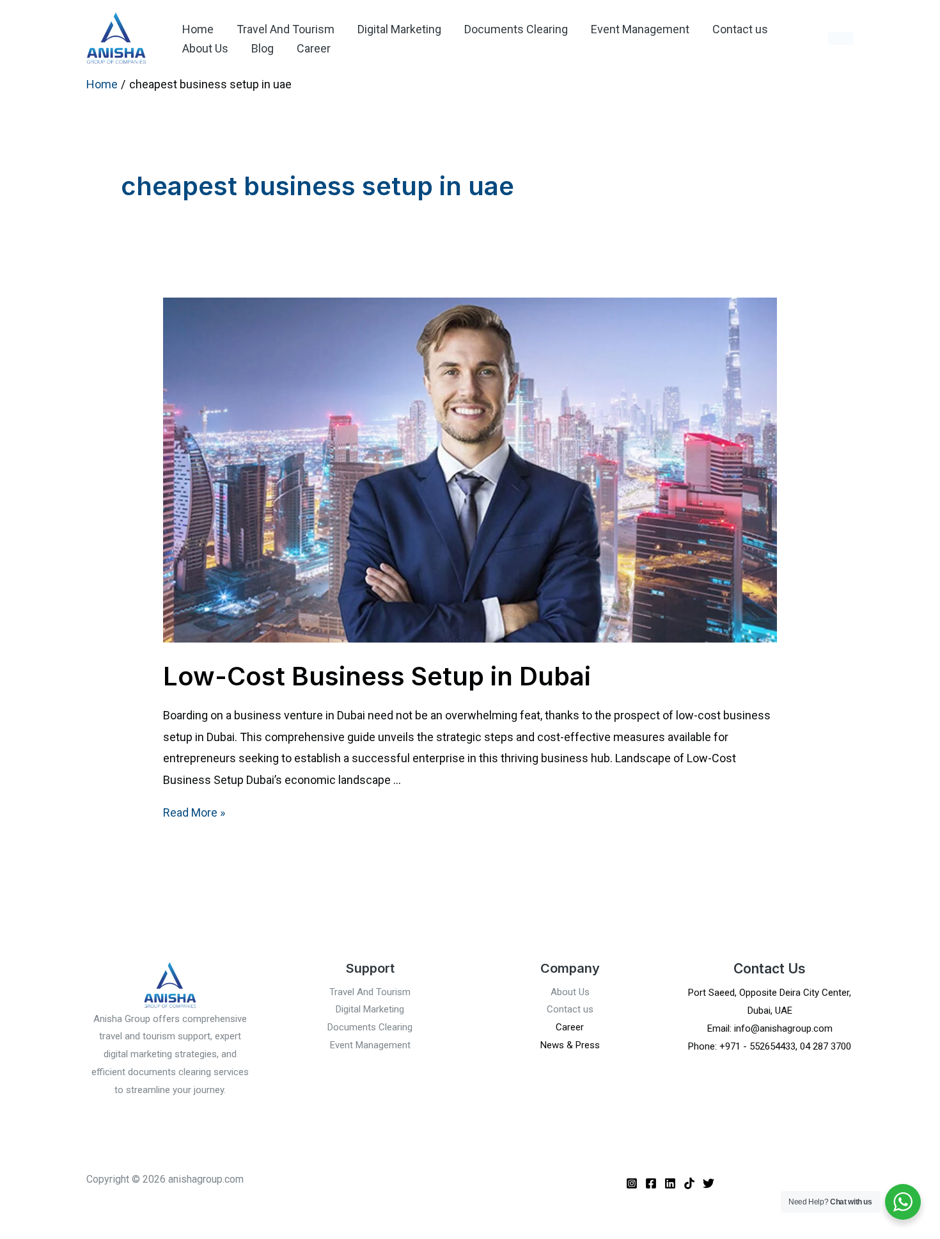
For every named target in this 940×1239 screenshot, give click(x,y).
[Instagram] (632, 1183)
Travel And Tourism (285, 29)
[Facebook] (651, 1183)
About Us (205, 48)
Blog (262, 48)
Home (198, 29)
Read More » (194, 812)
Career (314, 48)
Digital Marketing (399, 29)
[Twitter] (708, 1183)
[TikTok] (689, 1183)
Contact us (740, 29)
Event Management (640, 29)
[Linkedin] (670, 1183)
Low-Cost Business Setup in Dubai (377, 676)
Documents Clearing (516, 29)
